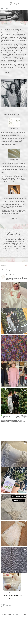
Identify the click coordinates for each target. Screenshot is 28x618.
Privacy (4, 614)
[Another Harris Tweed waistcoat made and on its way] (14, 560)
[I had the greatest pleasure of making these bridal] (14, 401)
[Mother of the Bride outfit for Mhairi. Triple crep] (14, 374)
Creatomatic (24, 614)
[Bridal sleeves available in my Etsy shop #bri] (14, 586)
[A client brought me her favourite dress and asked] (14, 348)
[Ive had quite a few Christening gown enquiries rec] (14, 533)
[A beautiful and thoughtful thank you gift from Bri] (14, 480)
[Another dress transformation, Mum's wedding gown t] (14, 507)
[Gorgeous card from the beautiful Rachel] (14, 321)
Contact (6, 72)
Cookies (9, 614)
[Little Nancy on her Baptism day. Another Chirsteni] (14, 295)
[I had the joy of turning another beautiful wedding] (14, 427)
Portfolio (14, 218)
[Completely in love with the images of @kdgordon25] (14, 454)
